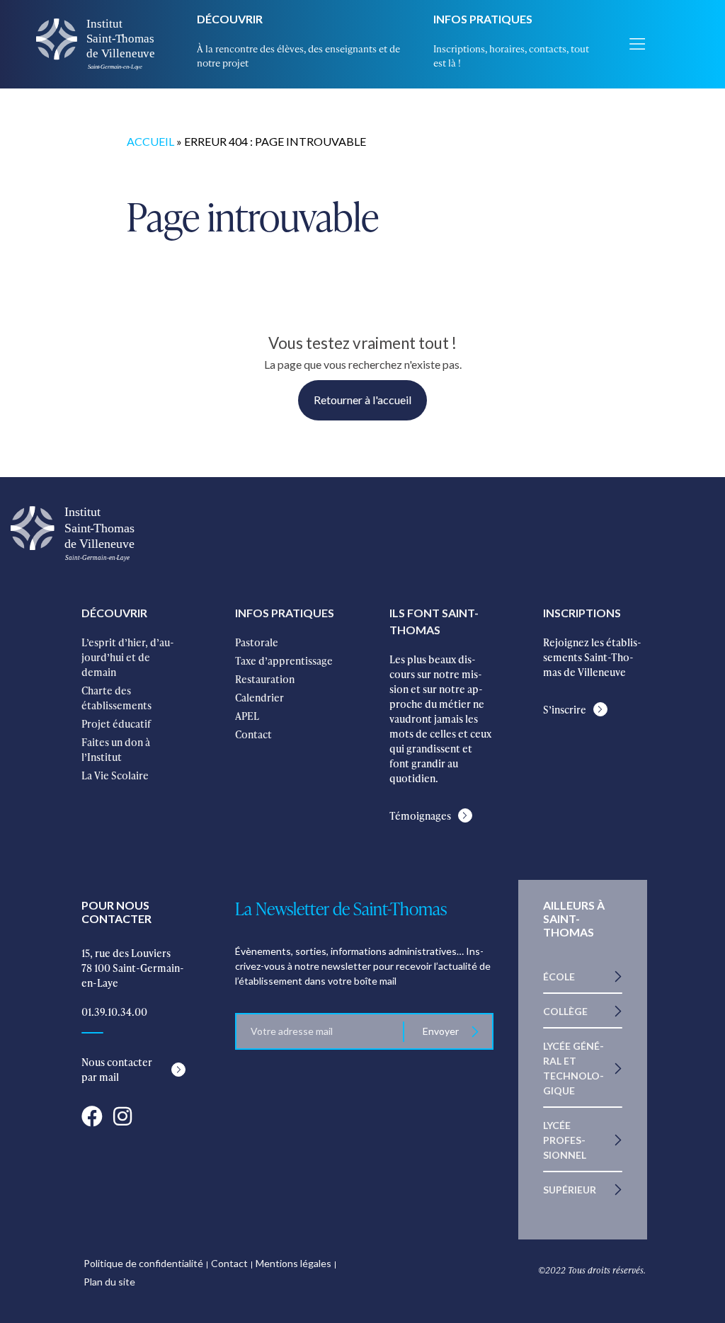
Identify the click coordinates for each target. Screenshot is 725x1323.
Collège (565, 1011)
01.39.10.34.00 (114, 1012)
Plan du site (109, 1282)
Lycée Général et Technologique (573, 1068)
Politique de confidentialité (143, 1263)
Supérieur (569, 1190)
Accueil (150, 141)
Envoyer (441, 1031)
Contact (229, 1263)
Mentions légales (293, 1263)
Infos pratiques (482, 18)
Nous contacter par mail (116, 1069)
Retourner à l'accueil (362, 399)
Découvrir (230, 18)
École (559, 976)
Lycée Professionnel (564, 1140)
